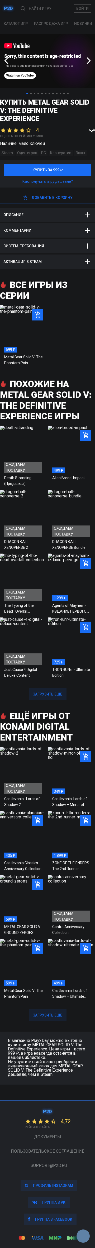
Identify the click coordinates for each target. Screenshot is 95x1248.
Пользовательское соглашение (47, 1151)
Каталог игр (16, 23)
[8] (53, 93)
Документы (47, 1136)
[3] (34, 93)
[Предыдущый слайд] (6, 60)
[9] (57, 93)
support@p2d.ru (49, 1165)
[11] (64, 93)
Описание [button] (13, 215)
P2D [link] (8, 8)
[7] (49, 93)
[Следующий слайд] (88, 60)
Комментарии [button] (17, 230)
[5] (42, 93)
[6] (45, 93)
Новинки (83, 23)
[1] (27, 93)
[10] (60, 93)
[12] (68, 93)
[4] (38, 93)
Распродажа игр (51, 23)
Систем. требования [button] (23, 246)
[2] (31, 93)
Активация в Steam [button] (22, 262)
